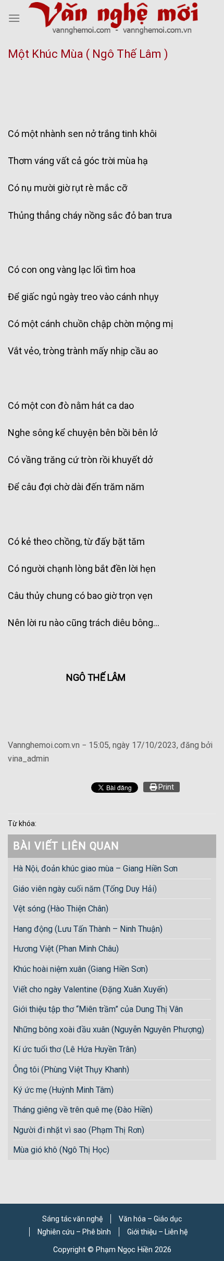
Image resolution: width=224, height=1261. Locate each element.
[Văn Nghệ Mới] (113, 18)
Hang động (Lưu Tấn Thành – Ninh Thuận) (88, 928)
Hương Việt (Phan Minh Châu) (66, 949)
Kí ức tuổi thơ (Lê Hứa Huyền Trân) (74, 1049)
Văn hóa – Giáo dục (150, 1219)
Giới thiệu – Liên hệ (157, 1232)
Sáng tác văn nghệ (72, 1219)
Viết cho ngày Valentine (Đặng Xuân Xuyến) (90, 989)
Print (165, 787)
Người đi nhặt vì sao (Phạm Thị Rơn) (78, 1129)
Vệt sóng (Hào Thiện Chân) (60, 909)
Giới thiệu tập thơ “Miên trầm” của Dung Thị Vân (98, 1009)
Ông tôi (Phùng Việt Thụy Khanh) (71, 1070)
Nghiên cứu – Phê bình (74, 1232)
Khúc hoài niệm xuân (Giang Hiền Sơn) (80, 969)
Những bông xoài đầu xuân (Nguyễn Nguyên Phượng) (108, 1029)
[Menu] (14, 18)
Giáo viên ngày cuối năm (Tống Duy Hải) (85, 888)
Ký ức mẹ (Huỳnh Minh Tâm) (63, 1089)
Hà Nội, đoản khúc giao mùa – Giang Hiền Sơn (95, 868)
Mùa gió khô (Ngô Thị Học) (61, 1150)
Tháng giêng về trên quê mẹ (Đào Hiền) (83, 1110)
